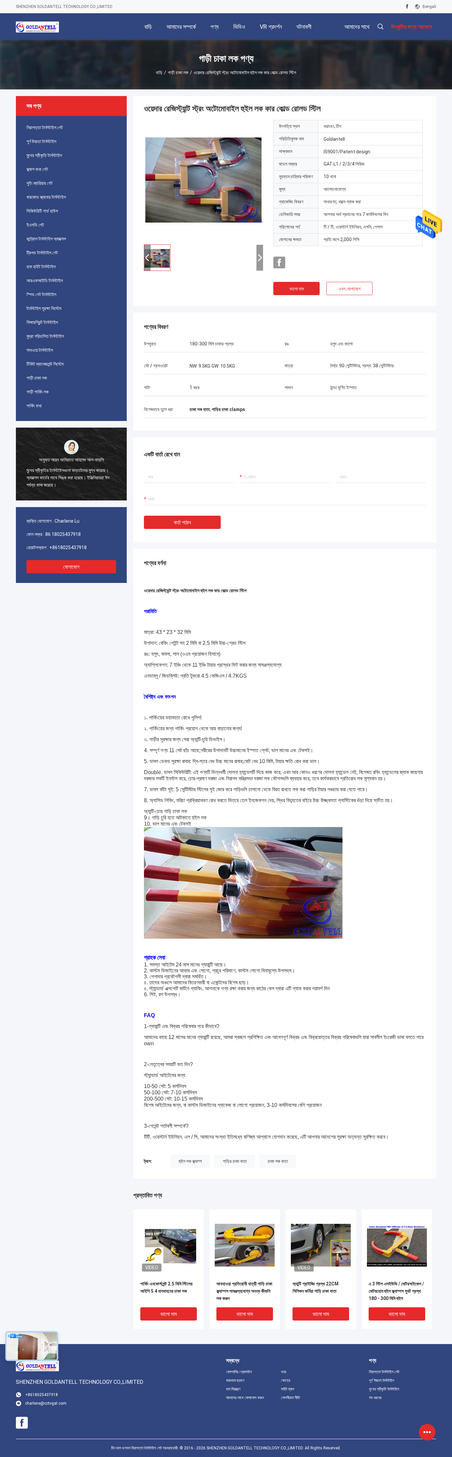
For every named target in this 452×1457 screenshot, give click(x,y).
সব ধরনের (375, 1397)
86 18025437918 (63, 534)
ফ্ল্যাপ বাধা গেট (37, 169)
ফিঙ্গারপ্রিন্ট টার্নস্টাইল (42, 322)
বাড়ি (159, 72)
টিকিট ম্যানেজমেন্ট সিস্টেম (45, 364)
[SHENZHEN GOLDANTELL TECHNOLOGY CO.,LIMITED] (37, 26)
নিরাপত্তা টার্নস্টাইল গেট (44, 127)
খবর (283, 1372)
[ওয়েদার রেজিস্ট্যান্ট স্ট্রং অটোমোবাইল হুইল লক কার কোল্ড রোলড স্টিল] (203, 179)
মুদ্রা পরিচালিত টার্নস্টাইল (45, 336)
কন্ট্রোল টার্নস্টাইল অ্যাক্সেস (46, 238)
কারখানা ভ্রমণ (235, 1380)
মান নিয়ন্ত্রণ (233, 1389)
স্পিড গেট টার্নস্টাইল (41, 294)
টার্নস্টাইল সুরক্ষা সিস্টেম (43, 308)
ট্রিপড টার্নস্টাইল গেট (42, 252)
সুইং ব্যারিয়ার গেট (39, 183)
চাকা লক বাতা (278, 1161)
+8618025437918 (68, 547)
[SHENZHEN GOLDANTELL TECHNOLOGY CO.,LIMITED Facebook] (407, 6)
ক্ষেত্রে (285, 1380)
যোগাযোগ (71, 567)
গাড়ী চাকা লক (178, 72)
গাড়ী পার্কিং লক (37, 391)
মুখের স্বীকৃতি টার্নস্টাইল (44, 155)
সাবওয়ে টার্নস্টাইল (39, 350)
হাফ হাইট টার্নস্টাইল (41, 266)
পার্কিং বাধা (34, 405)
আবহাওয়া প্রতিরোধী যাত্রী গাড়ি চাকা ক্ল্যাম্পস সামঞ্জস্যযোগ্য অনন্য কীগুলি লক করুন (244, 1291)
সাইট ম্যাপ (287, 1389)
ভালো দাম (297, 288)
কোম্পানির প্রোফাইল (239, 1372)
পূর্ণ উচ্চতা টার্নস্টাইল (41, 141)
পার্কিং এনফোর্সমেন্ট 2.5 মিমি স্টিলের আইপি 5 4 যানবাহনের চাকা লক (166, 1287)
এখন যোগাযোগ (350, 288)
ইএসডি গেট (35, 225)
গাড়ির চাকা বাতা (235, 1161)
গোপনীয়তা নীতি (290, 1397)
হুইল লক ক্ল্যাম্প (190, 1161)
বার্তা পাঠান (182, 522)
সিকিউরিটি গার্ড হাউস (42, 211)
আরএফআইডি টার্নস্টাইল (44, 280)
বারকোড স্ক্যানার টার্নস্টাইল (46, 197)
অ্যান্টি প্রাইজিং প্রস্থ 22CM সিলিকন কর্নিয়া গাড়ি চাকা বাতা (316, 1287)
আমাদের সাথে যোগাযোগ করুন (245, 1397)
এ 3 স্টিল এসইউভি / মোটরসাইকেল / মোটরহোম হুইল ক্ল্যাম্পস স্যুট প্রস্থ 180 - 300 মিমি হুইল (396, 1291)
